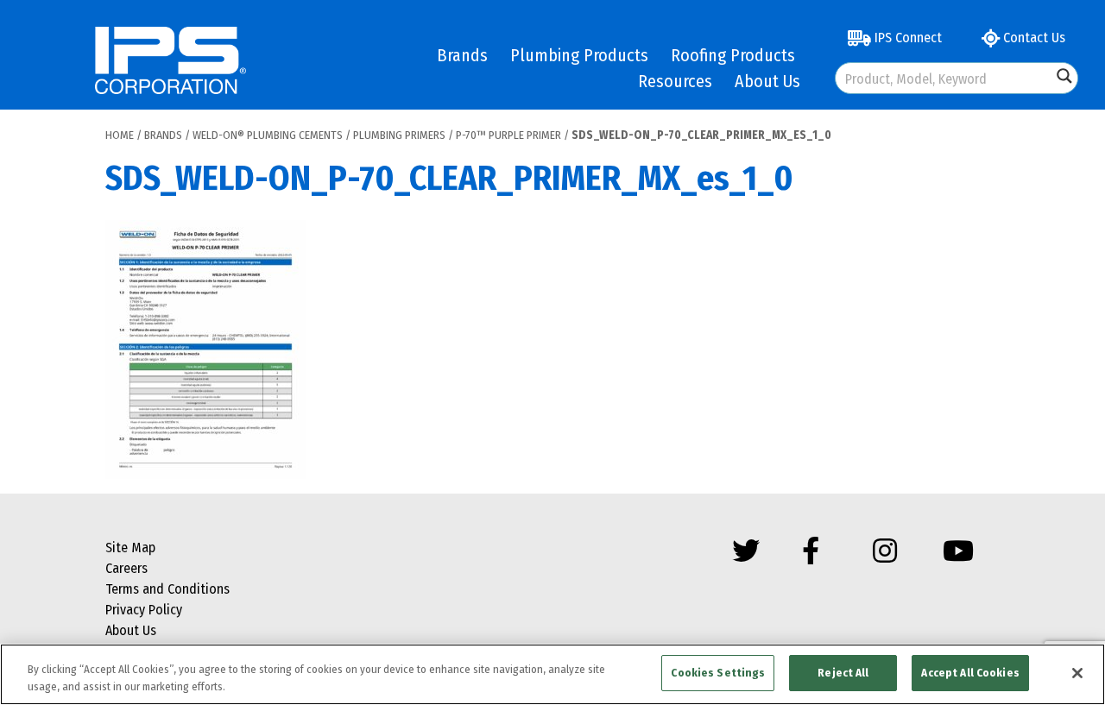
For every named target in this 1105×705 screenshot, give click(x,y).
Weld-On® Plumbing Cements (268, 135)
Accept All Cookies (970, 672)
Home (119, 135)
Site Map (130, 547)
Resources (675, 81)
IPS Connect (906, 37)
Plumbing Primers (399, 135)
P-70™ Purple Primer (508, 135)
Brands (462, 55)
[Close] (1077, 673)
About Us (767, 81)
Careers (126, 568)
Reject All (843, 672)
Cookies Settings (718, 672)
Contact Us (1032, 37)
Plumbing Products (579, 55)
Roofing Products (733, 55)
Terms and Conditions (167, 589)
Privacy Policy (143, 609)
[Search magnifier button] (1064, 76)
